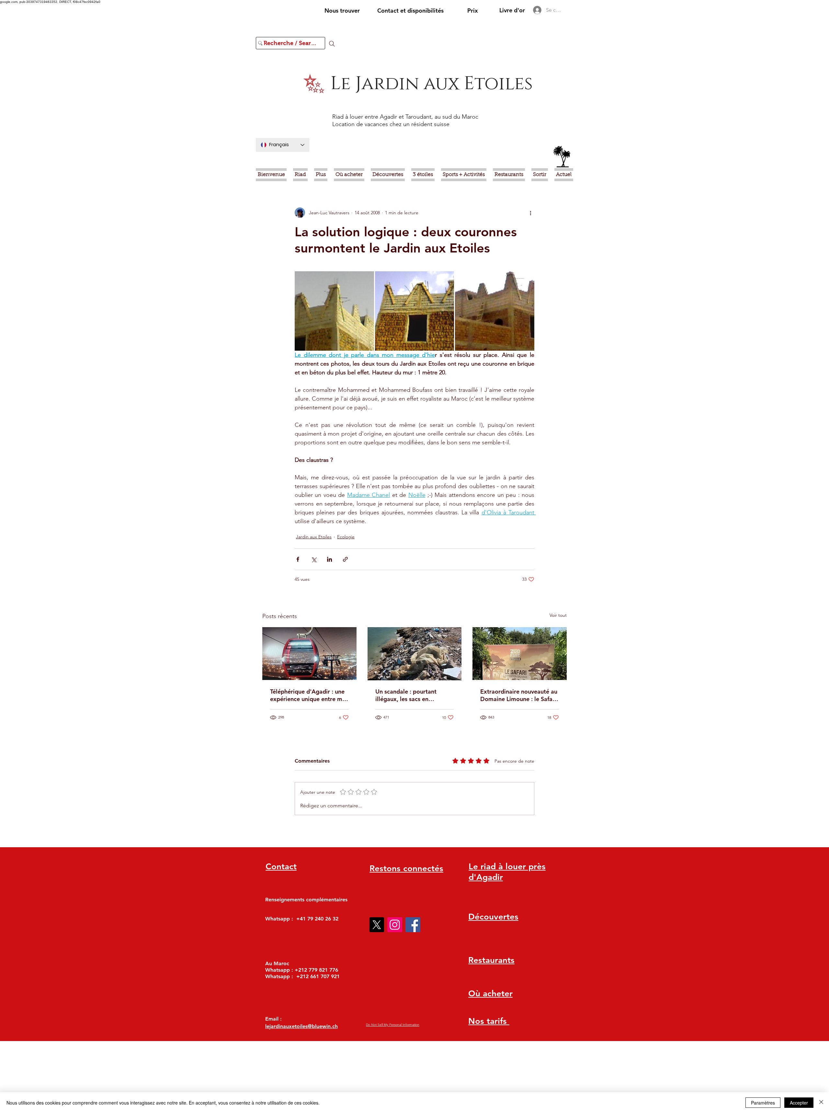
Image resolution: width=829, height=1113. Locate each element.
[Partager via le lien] (345, 559)
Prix (472, 10)
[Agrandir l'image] (334, 311)
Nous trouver (342, 10)
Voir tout (558, 615)
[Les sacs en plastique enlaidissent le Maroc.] (415, 653)
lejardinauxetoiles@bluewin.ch (301, 1026)
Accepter (799, 1102)
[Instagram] (394, 924)
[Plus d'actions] (530, 213)
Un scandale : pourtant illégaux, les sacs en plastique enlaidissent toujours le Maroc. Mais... (409, 695)
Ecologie (346, 537)
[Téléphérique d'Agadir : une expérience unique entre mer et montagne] (309, 653)
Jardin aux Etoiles (314, 537)
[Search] (332, 44)
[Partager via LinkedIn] (329, 559)
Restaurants (491, 960)
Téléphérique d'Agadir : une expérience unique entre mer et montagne (309, 695)
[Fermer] (821, 1102)
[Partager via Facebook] (298, 559)
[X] (376, 924)
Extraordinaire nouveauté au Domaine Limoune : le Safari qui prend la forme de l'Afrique (518, 695)
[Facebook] (412, 924)
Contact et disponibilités (410, 10)
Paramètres (763, 1102)
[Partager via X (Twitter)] (314, 559)
